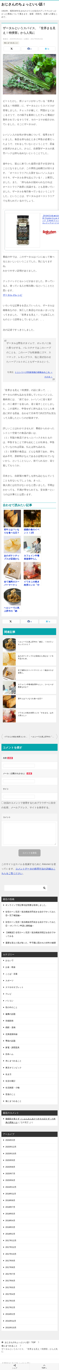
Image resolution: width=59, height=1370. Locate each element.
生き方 (8, 1074)
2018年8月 (10, 1200)
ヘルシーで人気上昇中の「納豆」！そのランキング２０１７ (35, 643)
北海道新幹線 (11, 1034)
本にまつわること (13, 1061)
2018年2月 (10, 1234)
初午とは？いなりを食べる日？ (30, 699)
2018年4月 (10, 1220)
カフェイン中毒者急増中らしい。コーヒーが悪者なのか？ (35, 685)
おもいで (9, 960)
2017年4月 (10, 1294)
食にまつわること (11, 43)
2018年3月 (10, 1227)
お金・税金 (10, 967)
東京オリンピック (13, 1067)
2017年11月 (10, 1247)
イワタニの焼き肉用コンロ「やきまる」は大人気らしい (35, 714)
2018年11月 (10, 1194)
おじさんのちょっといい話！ (23, 4)
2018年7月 (10, 1207)
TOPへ (44, 1368)
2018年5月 (10, 1214)
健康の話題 (10, 1014)
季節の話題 (10, 1041)
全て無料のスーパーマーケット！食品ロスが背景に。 (35, 671)
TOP (20, 1342)
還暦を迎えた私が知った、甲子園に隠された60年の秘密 (30, 943)
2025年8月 (10, 1167)
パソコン (9, 1001)
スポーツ (9, 980)
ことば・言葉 (11, 974)
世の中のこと (11, 1007)
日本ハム (9, 1054)
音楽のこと (10, 1094)
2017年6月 (10, 1280)
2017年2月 (10, 1307)
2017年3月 (10, 1301)
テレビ (8, 994)
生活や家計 (10, 1081)
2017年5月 (10, 1287)
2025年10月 (10, 1153)
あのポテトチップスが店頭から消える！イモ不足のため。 (35, 657)
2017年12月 (10, 1240)
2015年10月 (10, 1327)
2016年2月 (10, 1314)
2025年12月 (10, 1147)
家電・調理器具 (12, 1047)
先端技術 (9, 1021)
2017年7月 (10, 1274)
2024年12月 (10, 1187)
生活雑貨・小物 (12, 1087)
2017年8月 (10, 1267)
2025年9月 (10, 1160)
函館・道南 (10, 1027)
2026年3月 (10, 1140)
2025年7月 (10, 1173)
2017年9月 (10, 1260)
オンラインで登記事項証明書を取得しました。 (26, 905)
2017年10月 (10, 1254)
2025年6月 (10, 1180)
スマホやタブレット (14, 987)
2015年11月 (10, 1321)
